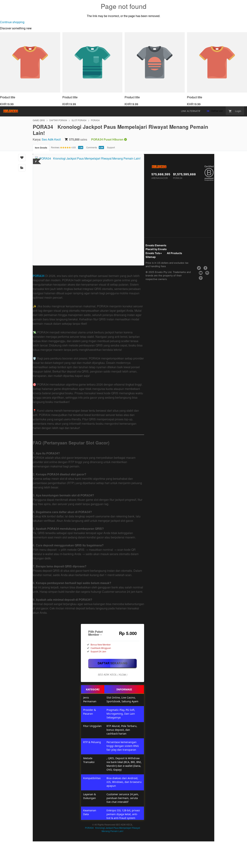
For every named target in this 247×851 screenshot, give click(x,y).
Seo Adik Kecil (51, 139)
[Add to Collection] (21, 167)
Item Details (41, 147)
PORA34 (95, 120)
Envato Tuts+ (154, 253)
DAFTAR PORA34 (58, 120)
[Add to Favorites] (21, 157)
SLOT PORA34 (79, 120)
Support (111, 147)
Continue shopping (12, 22)
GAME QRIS (39, 120)
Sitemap (151, 256)
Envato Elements (156, 245)
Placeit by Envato (156, 249)
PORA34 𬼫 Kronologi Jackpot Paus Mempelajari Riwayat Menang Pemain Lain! (112, 829)
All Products (174, 253)
